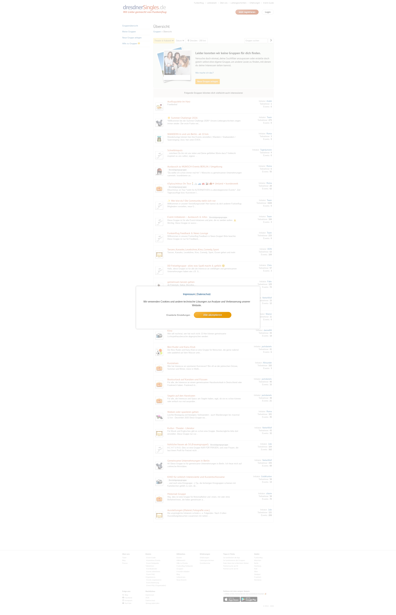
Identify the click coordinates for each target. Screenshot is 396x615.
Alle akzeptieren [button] (212, 315)
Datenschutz (204, 294)
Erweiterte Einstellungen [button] (178, 315)
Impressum (189, 294)
